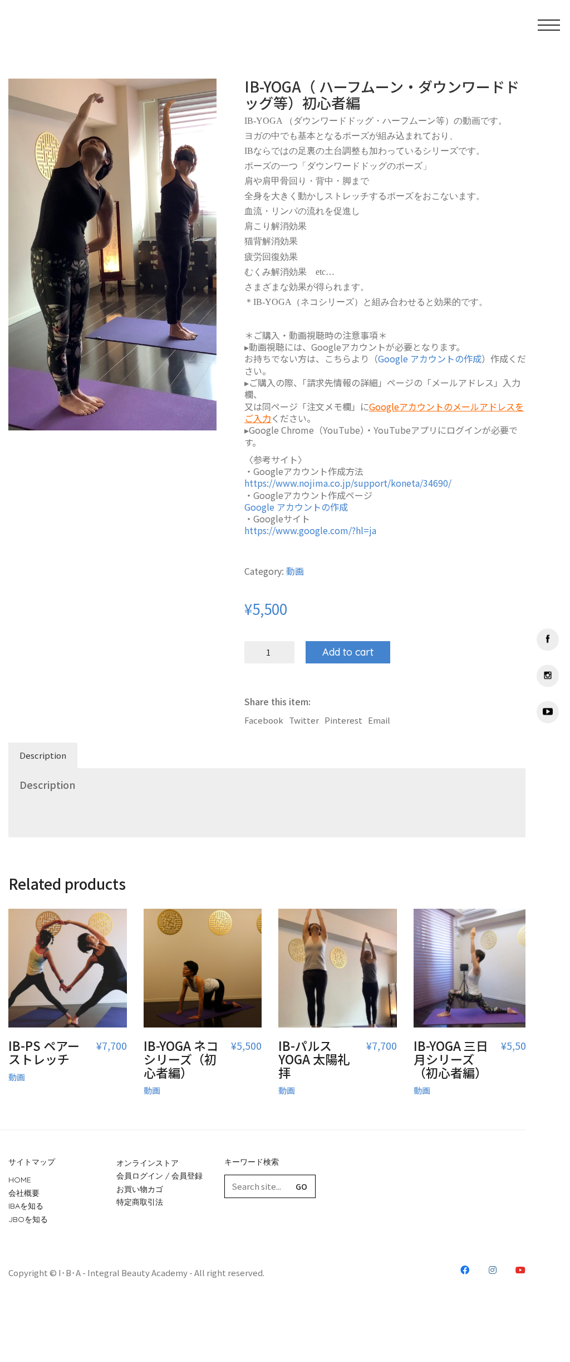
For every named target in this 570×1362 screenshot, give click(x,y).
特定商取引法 (139, 1202)
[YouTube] (548, 712)
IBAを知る (25, 1206)
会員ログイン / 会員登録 (159, 1176)
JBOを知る (28, 1219)
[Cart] (494, 31)
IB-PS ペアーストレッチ (44, 1052)
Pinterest (343, 720)
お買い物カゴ (139, 1189)
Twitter (304, 720)
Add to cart (348, 652)
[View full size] (23, 96)
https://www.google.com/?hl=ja (310, 530)
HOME (19, 1180)
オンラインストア (147, 1163)
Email (379, 720)
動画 (295, 571)
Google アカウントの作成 (429, 359)
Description (42, 755)
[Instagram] (548, 676)
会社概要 (24, 1193)
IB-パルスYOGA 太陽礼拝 (314, 1059)
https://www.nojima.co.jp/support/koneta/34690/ (347, 483)
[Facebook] (548, 639)
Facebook (263, 720)
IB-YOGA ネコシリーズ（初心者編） (181, 1059)
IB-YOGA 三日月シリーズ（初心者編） (451, 1059)
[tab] (43, 755)
